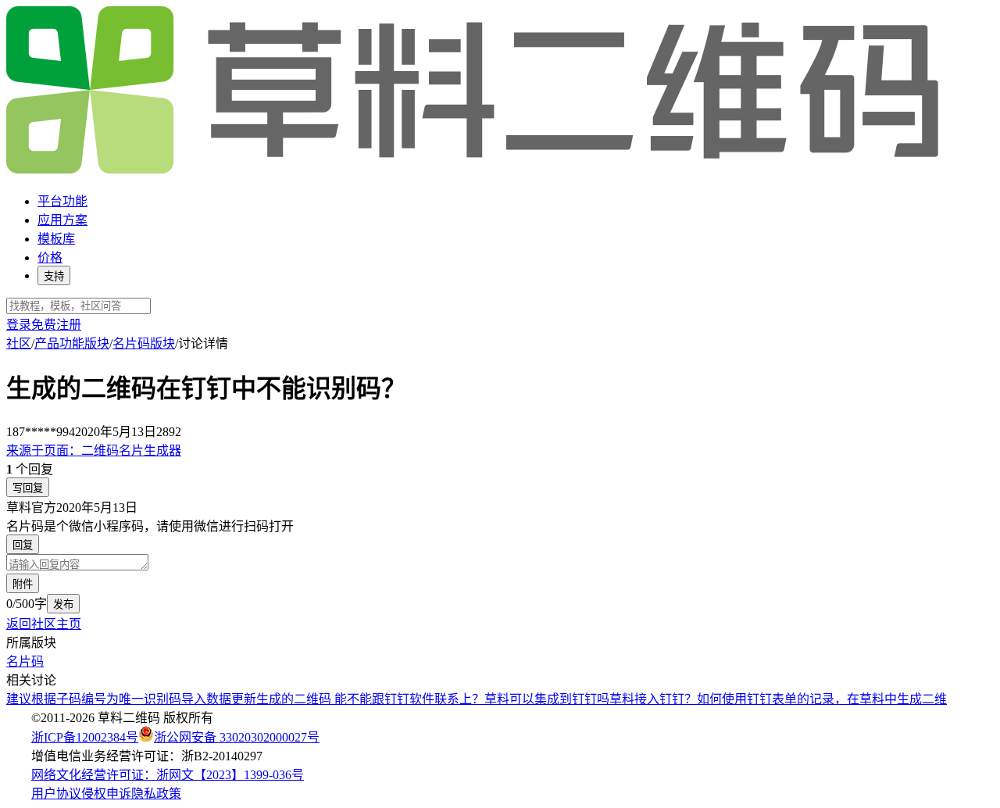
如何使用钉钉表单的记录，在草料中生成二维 (822, 699)
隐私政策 (156, 793)
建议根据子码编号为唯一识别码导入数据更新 (131, 699)
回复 (22, 545)
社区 (18, 343)
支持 (54, 276)
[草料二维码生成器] (475, 170)
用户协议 (56, 793)
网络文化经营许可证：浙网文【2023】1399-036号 (167, 774)
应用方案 (63, 220)
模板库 (56, 238)
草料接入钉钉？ (653, 699)
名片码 (25, 661)
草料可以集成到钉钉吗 (546, 699)
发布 (63, 604)
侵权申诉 (106, 793)
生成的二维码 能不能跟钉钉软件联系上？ (370, 699)
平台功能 (63, 201)
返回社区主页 (43, 624)
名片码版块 (143, 343)
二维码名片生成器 (93, 450)
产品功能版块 (71, 343)
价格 (50, 257)
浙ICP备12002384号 (84, 737)
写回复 (27, 488)
